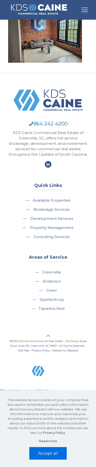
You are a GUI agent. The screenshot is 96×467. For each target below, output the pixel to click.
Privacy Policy (41, 350)
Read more (48, 441)
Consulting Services (51, 236)
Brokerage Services (51, 209)
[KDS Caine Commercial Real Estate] (39, 17)
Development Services (51, 218)
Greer (51, 290)
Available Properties (51, 200)
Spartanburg (52, 299)
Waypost (72, 350)
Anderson (52, 281)
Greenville (51, 272)
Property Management (51, 227)
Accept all (48, 453)
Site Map (23, 350)
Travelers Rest (52, 308)
